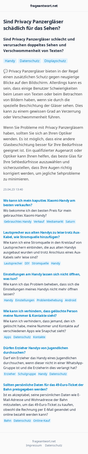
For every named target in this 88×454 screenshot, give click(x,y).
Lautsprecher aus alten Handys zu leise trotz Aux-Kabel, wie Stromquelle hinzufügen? (41, 234)
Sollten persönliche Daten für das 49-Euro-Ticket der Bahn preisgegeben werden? (43, 387)
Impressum (34, 445)
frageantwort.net (44, 5)
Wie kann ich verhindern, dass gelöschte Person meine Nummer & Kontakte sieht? (40, 313)
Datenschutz (53, 445)
